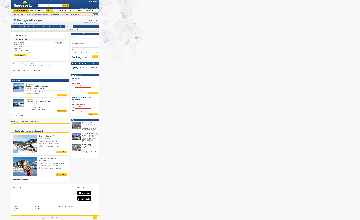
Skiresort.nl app (82, 188)
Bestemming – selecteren (78, 43)
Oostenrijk (75, 80)
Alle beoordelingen (18, 115)
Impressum (16, 208)
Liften (66, 14)
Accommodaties (74, 14)
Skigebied (15, 26)
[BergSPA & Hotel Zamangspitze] (76, 147)
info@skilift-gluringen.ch (26, 52)
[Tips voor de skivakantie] (94, 14)
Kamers (85, 49)
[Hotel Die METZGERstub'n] (76, 136)
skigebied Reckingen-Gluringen (29, 23)
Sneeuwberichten (54, 14)
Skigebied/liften (71, 30)
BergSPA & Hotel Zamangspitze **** (86, 145)
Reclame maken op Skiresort (64, 206)
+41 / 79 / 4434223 (22, 50)
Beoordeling (23, 26)
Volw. (73, 49)
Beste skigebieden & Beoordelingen (31, 14)
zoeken (95, 57)
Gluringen (16, 65)
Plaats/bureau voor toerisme (84, 30)
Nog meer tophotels (20, 180)
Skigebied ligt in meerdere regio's (88, 8)
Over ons (37, 206)
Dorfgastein (76, 78)
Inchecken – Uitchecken (78, 36)
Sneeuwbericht (92, 93)
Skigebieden (16, 14)
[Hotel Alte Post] (76, 125)
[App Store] (84, 195)
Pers (14, 210)
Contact (69, 26)
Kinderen (80, 49)
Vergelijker (45, 14)
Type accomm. (92, 49)
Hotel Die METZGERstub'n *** (90, 133)
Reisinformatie (60, 26)
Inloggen (37, 208)
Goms (26, 65)
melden (36, 70)
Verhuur (45, 26)
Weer (62, 14)
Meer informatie (60, 218)
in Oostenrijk (41, 88)
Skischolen (52, 26)
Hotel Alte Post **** (87, 122)
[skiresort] (23, 4)
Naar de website (19, 55)
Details (56, 143)
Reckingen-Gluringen (40, 65)
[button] (79, 57)
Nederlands (93, 1)
